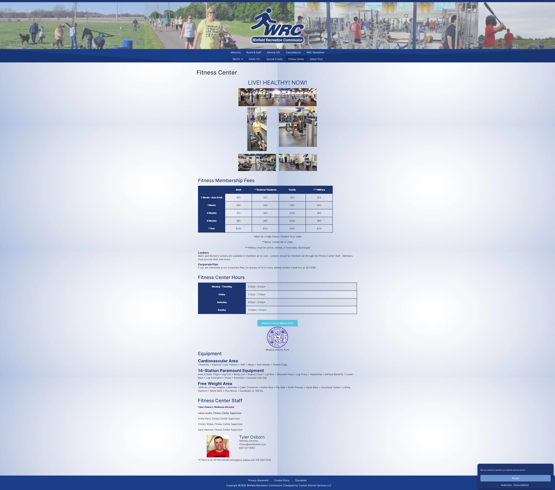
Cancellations (293, 52)
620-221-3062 (247, 447)
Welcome (236, 52)
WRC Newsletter (315, 52)
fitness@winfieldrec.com (252, 444)
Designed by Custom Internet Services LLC (307, 485)
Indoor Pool (316, 59)
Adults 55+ (255, 59)
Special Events (275, 59)
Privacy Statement (521, 485)
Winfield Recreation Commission (264, 485)
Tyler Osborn (205, 407)
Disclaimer (301, 480)
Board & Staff (253, 52)
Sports (236, 59)
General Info (273, 52)
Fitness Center (296, 59)
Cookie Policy (506, 485)
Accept (515, 478)
